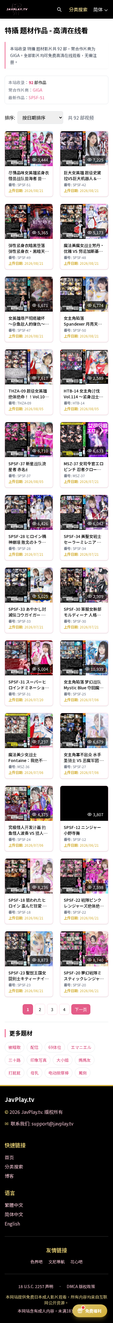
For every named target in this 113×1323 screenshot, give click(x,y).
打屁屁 (14, 1073)
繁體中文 (14, 1204)
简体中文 (14, 1214)
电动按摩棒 (58, 1073)
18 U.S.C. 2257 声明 (35, 1286)
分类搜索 (78, 9)
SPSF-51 (37, 97)
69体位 (54, 1047)
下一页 (81, 1009)
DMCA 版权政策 (81, 1286)
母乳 (34, 1073)
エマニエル (81, 1047)
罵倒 (83, 1073)
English (12, 1223)
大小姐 (63, 1060)
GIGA (37, 90)
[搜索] (59, 9)
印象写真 (38, 1060)
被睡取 (14, 1047)
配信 (34, 1047)
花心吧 (76, 1262)
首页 (9, 1157)
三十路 (14, 1060)
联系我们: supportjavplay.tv (42, 1123)
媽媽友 (85, 1060)
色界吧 (36, 1262)
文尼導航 (56, 1262)
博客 (9, 1175)
